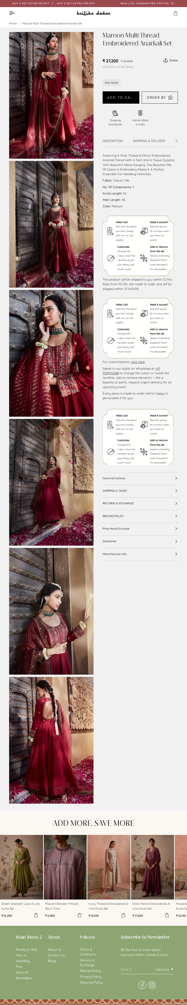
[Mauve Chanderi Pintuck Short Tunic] (65, 867)
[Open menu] (16, 13)
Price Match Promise (116, 528)
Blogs (52, 961)
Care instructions (114, 478)
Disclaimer (110, 541)
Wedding (23, 961)
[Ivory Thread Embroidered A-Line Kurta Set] (108, 867)
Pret (19, 966)
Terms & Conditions (88, 952)
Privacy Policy (90, 976)
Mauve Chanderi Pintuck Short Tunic (61, 906)
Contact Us (56, 955)
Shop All (22, 972)
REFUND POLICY (113, 516)
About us (54, 949)
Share (173, 60)
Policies (87, 937)
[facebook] (142, 985)
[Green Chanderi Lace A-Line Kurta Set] (21, 867)
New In (21, 955)
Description (113, 141)
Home (13, 23)
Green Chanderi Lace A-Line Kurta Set (20, 906)
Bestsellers (24, 978)
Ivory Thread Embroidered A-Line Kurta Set (109, 906)
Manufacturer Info (115, 554)
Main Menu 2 (29, 937)
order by (156, 97)
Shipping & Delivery (149, 141)
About (54, 937)
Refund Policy (90, 970)
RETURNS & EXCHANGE (118, 503)
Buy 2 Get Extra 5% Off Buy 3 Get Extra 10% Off (54, 3)
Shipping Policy (91, 982)
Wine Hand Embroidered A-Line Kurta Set (151, 906)
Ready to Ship (26, 949)
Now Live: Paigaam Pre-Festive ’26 (147, 3)
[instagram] (152, 985)
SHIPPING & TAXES (115, 490)
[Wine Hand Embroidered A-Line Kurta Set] (152, 867)
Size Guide (111, 82)
